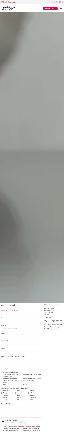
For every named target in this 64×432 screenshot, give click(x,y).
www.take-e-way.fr (55, 329)
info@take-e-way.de (54, 327)
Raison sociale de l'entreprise (10, 310)
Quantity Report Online (50, 8)
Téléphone (4, 341)
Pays (3, 333)
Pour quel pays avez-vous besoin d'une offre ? (14, 388)
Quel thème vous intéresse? (9, 372)
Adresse (3, 325)
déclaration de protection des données (29, 426)
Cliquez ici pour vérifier (16, 422)
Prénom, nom (5, 318)
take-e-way (8, 7)
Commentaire (5, 404)
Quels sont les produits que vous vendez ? (13, 356)
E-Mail (3, 348)
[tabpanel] (32, 157)
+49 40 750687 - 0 (57, 2)
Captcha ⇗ (23, 423)
